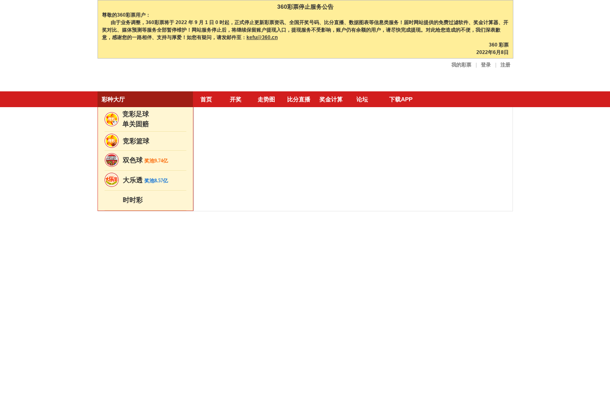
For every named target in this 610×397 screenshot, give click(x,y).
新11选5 (162, 226)
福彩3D (130, 327)
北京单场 (132, 304)
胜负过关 (132, 313)
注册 (505, 65)
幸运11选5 (164, 234)
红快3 (128, 264)
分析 (274, 201)
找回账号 (458, 149)
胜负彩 (163, 304)
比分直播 (298, 99)
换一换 (484, 378)
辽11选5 (130, 242)
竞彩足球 (135, 114)
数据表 (231, 211)
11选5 (159, 242)
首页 (206, 99)
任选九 (163, 313)
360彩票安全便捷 (136, 76)
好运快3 (133, 255)
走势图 (266, 99)
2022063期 (465, 241)
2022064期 (465, 201)
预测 (373, 201)
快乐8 (128, 289)
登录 (486, 65)
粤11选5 (130, 226)
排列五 (129, 336)
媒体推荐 (234, 201)
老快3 (128, 272)
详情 (499, 217)
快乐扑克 (166, 289)
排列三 (163, 327)
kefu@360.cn (262, 37)
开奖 (236, 99)
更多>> (498, 188)
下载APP (400, 99)
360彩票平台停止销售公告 (252, 222)
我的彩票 (461, 65)
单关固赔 (135, 123)
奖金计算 (331, 99)
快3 (157, 272)
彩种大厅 (113, 99)
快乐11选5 (137, 217)
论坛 (362, 99)
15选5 (162, 336)
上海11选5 (133, 234)
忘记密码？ (430, 149)
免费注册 (480, 136)
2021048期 (465, 312)
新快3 (159, 264)
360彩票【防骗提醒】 (345, 211)
